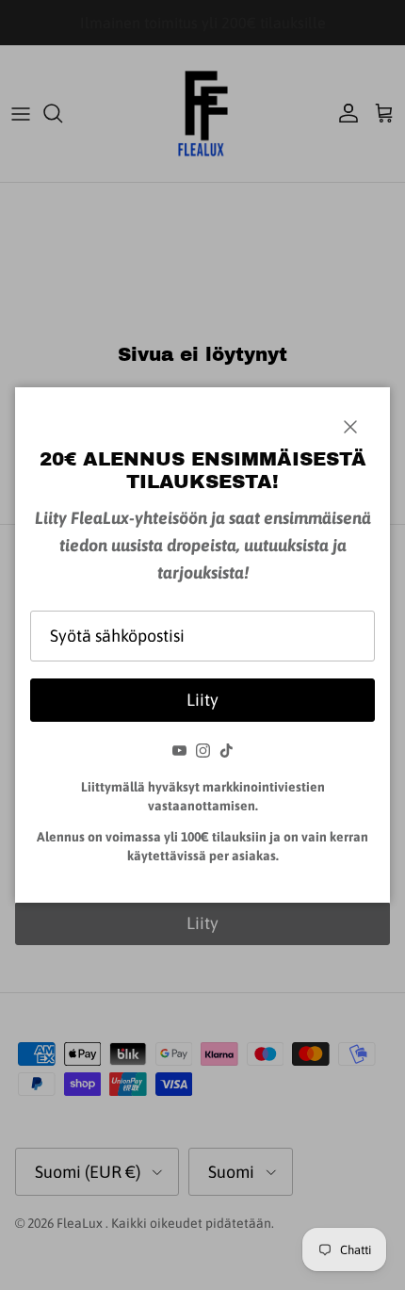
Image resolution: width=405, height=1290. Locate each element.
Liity (202, 700)
